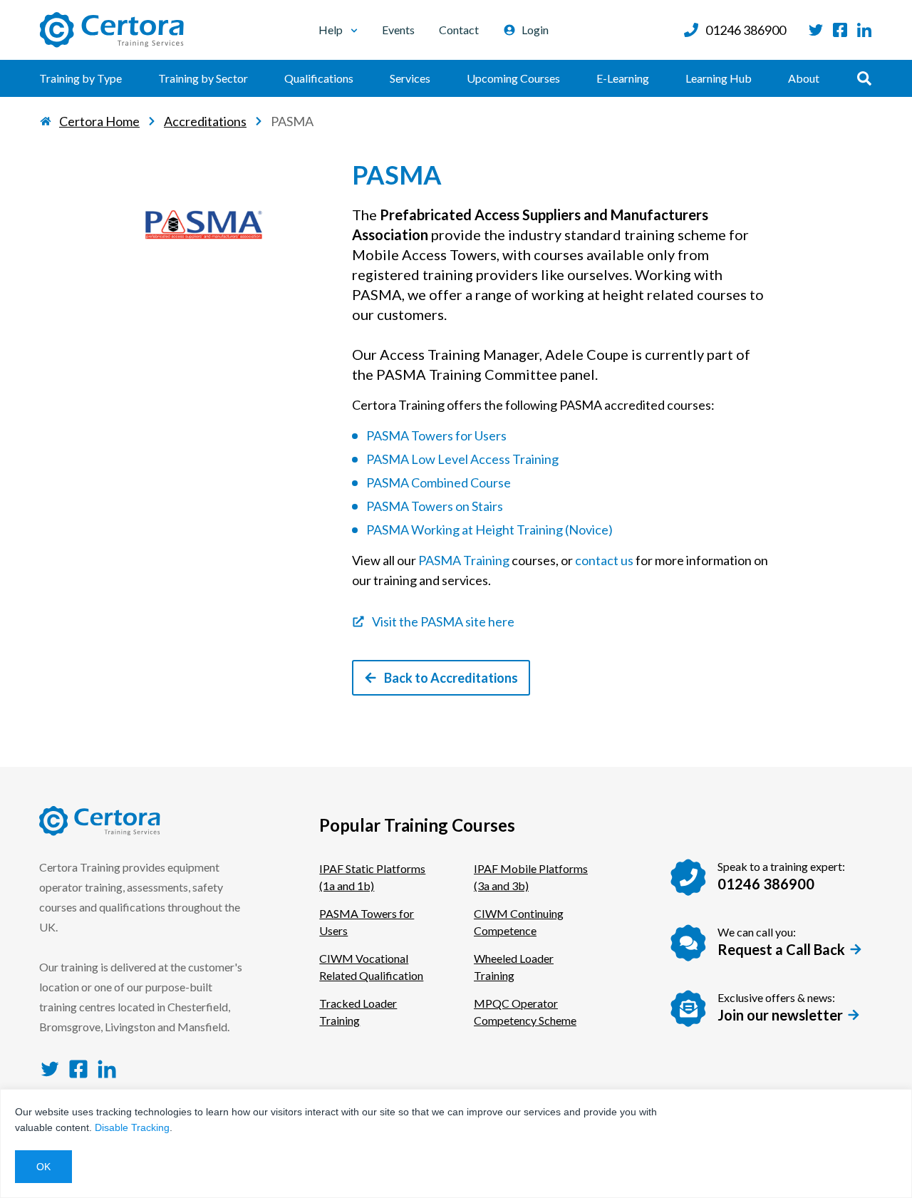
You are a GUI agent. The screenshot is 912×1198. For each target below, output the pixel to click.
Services (410, 78)
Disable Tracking (132, 1127)
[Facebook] (840, 29)
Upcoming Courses (513, 78)
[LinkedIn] (864, 29)
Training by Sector (203, 78)
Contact (459, 29)
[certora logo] (112, 30)
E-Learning (622, 78)
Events (398, 29)
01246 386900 (745, 30)
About (803, 78)
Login (535, 29)
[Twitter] (815, 29)
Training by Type (80, 78)
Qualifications (318, 78)
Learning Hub (718, 78)
